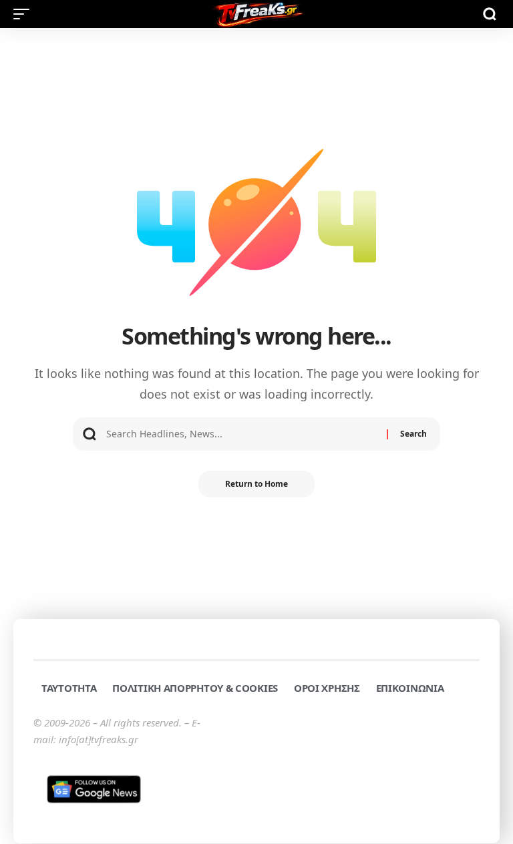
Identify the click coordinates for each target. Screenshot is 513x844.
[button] (24, 14)
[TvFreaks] (256, 14)
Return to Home (256, 483)
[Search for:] (241, 434)
